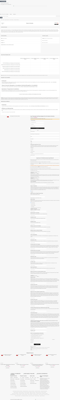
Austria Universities (26, 392)
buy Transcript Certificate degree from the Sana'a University (39, 348)
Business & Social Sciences (4, 64)
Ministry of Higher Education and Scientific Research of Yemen (29, 86)
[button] (3, 1)
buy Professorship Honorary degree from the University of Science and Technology (37, 365)
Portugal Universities (13, 394)
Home (1, 19)
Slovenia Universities (21, 393)
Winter (32, 192)
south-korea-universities (15, 393)
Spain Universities (16, 392)
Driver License (32, 151)
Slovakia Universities (39, 393)
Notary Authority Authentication (36, 335)
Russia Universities (21, 392)
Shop (3, 19)
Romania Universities (45, 393)
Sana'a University (11, 19)
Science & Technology (4, 71)
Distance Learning (33, 205)
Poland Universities (18, 394)
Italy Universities (27, 393)
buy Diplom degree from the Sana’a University (22, 364)
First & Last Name (33, 131)
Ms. (31, 143)
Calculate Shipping (33, 120)
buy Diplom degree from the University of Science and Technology (8, 365)
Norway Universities (24, 394)
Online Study (32, 206)
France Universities (41, 394)
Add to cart (37, 344)
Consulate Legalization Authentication (37, 334)
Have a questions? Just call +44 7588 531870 (6, 4)
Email (31, 136)
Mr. (31, 142)
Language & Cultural (4, 66)
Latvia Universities (30, 394)
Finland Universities (35, 394)
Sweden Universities (38, 392)
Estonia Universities (46, 394)
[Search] (58, 16)
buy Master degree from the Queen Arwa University (52, 364)
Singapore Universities (33, 393)
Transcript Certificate (16, 19)
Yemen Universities (7, 19)
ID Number (32, 152)
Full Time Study (33, 202)
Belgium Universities (32, 392)
